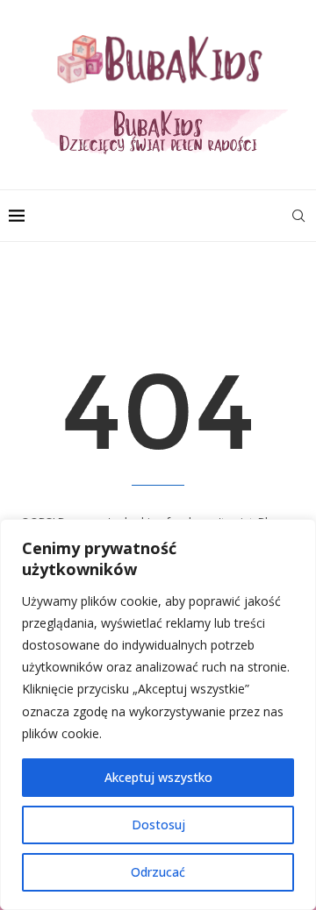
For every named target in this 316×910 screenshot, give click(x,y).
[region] (158, 714)
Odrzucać (158, 872)
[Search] (298, 215)
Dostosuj (158, 824)
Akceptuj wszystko (158, 777)
